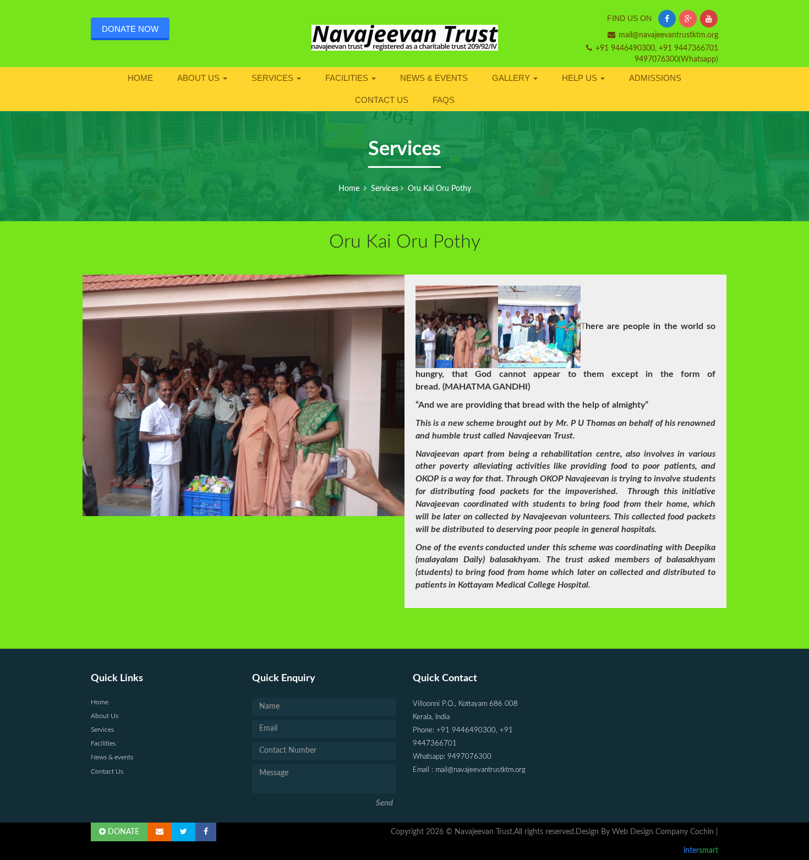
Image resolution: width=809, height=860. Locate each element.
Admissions (655, 78)
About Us (199, 78)
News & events (434, 78)
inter (701, 850)
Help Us (580, 78)
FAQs (444, 100)
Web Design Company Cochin (663, 832)
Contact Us (381, 100)
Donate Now (130, 29)
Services (274, 78)
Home (140, 78)
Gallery (512, 78)
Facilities (347, 78)
